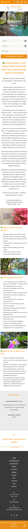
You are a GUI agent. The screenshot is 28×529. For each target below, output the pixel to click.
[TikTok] (17, 515)
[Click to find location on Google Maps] (17, 2)
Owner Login (14, 526)
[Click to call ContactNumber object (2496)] (21, 2)
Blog (14, 478)
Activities (14, 469)
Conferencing (14, 463)
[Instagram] (12, 515)
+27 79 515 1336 (14, 494)
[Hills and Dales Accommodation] (14, 7)
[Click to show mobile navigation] (25, 2)
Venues (14, 466)
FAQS (14, 483)
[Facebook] (14, 515)
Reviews (14, 472)
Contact (14, 486)
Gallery (14, 475)
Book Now (7, 2)
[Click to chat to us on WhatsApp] (25, 526)
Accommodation (14, 461)
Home (14, 458)
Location (14, 481)
